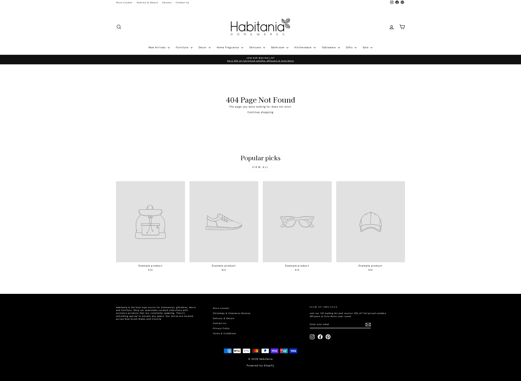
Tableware (329, 47)
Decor (203, 47)
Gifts (350, 47)
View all (260, 167)
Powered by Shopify (260, 365)
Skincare (255, 47)
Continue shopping (260, 112)
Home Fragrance (228, 47)
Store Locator (124, 2)
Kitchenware (303, 47)
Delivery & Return (147, 2)
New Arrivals (158, 47)
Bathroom (278, 47)
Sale (366, 47)
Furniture (182, 47)
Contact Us (182, 2)
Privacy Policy (221, 328)
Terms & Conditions (224, 333)
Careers (167, 2)
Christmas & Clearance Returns (232, 313)
